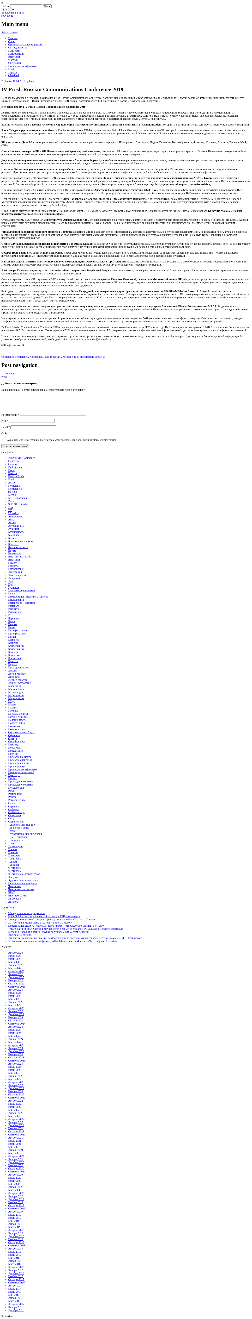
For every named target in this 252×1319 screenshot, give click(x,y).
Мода (11, 701)
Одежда (12, 738)
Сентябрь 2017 (16, 1282)
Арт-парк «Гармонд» (20, 934)
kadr (31, 81)
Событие (13, 809)
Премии (13, 753)
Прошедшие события (92, 356)
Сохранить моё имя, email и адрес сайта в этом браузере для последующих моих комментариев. (61, 439)
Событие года (16, 812)
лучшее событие (17, 679)
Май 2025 (14, 998)
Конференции (16, 53)
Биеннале (13, 534)
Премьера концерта (19, 756)
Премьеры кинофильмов (22, 66)
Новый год (14, 726)
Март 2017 (14, 1300)
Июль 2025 (14, 992)
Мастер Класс (16, 689)
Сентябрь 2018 (16, 1245)
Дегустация (15, 571)
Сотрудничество (17, 47)
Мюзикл (13, 710)
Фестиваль (14, 870)
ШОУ (11, 892)
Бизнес (12, 538)
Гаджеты (13, 565)
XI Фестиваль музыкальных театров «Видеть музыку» (40, 922)
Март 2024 (14, 1042)
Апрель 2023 (15, 1076)
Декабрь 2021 (16, 1125)
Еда (10, 584)
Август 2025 (15, 989)
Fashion (12, 473)
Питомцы (14, 744)
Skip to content (9, 32)
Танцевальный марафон (22, 824)
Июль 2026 (14, 955)
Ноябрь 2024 (15, 1017)
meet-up (12, 491)
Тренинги (14, 855)
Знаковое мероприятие (21, 590)
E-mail (20, 12)
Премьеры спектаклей (21, 772)
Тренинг (13, 852)
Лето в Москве (17, 673)
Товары (12, 849)
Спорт (12, 818)
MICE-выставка (17, 498)
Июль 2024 (14, 1029)
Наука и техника (18, 716)
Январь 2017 (15, 1307)
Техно (11, 843)
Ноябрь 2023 (15, 1054)
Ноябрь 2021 (15, 1128)
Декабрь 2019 (16, 1199)
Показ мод (14, 747)
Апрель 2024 (15, 1039)
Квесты (12, 624)
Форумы (13, 59)
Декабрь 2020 (16, 1162)
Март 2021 (14, 1153)
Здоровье (13, 587)
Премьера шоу (16, 766)
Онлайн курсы (16, 741)
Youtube (5, 12)
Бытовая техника (18, 547)
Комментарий (10, 414)
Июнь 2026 (14, 958)
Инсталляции (16, 599)
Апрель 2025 (15, 1002)
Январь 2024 (15, 1048)
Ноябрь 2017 (15, 1276)
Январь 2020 (15, 1196)
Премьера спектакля (20, 759)
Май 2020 (14, 1183)
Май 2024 (14, 1035)
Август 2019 (15, 1211)
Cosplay (12, 464)
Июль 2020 (14, 1177)
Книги (12, 636)
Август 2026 (15, 952)
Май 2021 (14, 1146)
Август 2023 (15, 1063)
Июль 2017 (14, 1288)
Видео (12, 550)
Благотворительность (20, 541)
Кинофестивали (17, 630)
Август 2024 (15, 1026)
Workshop (13, 513)
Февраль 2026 (16, 971)
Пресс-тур (14, 775)
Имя (4, 420)
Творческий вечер (18, 827)
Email (5, 427)
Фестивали (14, 867)
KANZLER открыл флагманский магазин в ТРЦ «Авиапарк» (44, 916)
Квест (11, 621)
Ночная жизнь (16, 729)
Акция (12, 522)
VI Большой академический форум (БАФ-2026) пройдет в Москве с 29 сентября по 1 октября (62, 941)
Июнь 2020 (14, 1180)
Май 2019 (14, 1220)
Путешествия (16, 787)
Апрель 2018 (15, 1260)
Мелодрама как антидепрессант (26, 913)
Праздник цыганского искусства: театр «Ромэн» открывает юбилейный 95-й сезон (56, 925)
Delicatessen (15, 467)
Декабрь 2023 (16, 1051)
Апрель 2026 (15, 965)
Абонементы (15, 516)
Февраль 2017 (16, 1304)
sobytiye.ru (7, 15)
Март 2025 (14, 1005)
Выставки (14, 56)
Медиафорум (15, 692)
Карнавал (13, 618)
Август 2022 (15, 1100)
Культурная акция (18, 667)
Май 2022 (14, 1109)
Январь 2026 (15, 974)
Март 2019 (14, 1227)
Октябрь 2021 (16, 1131)
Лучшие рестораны (19, 682)
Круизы (12, 664)
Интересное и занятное (21, 602)
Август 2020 (15, 1174)
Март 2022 (14, 1116)
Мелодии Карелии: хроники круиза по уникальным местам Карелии (48, 931)
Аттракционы (16, 525)
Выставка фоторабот (20, 556)
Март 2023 (14, 1079)
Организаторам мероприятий (25, 44)
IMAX (12, 482)
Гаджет (12, 562)
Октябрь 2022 (16, 1094)
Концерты (14, 50)
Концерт (13, 652)
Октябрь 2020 (16, 1168)
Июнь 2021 (14, 1143)
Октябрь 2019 (16, 1205)
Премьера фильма (18, 763)
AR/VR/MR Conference (21, 457)
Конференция (71, 356)
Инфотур (13, 608)
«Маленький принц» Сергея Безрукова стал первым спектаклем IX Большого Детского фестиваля (65, 928)
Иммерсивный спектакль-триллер (28, 596)
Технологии (22, 837)
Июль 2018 (14, 1251)
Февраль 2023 (16, 1082)
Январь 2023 (15, 1085)
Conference (7, 356)
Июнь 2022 (14, 1106)
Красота (13, 661)
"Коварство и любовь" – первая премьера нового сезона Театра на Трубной (52, 919)
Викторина (14, 553)
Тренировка (15, 858)
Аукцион (13, 528)
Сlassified (13, 75)
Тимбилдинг (15, 846)
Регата (12, 796)
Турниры (13, 864)
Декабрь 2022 (16, 1088)
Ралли (11, 790)
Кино (11, 627)
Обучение (14, 735)
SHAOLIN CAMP (18, 504)
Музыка (12, 707)
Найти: (5, 6)
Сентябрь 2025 (16, 986)
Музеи (12, 704)
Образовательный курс (21, 732)
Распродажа (15, 793)
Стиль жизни (16, 821)
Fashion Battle (16, 476)
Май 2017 (14, 1294)
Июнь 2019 (14, 1217)
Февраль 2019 (16, 1230)
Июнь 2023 (14, 1069)
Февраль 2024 (16, 1045)
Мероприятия (16, 698)
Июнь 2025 (14, 995)
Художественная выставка (23, 880)
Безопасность (16, 531)
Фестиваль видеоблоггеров (24, 873)
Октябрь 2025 (16, 983)
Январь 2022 (15, 1122)
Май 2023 (14, 1072)
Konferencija (36, 356)
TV (10, 510)
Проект (12, 778)
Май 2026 (14, 961)
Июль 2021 (14, 1140)
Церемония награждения (22, 883)
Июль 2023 (14, 1066)
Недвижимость (17, 719)
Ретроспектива (17, 800)
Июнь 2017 (14, 1291)
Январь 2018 (15, 1270)
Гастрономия (15, 568)
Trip (10, 507)
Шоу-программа (17, 895)
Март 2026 (14, 968)
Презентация (15, 750)
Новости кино (16, 722)
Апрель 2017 (15, 1297)
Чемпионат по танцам (21, 889)
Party (11, 501)
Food (11, 69)
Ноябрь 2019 (15, 1202)
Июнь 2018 (14, 1254)
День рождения (17, 575)
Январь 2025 (15, 1011)
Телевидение (15, 840)
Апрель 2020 (15, 1186)
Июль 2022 (14, 1103)
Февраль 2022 (16, 1119)
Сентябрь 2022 (16, 1097)
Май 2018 (14, 1257)
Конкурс (13, 642)
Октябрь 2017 (16, 1279)
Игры (11, 593)
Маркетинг (14, 685)
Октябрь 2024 (16, 1020)
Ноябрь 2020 (15, 1165)
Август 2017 (15, 1285)
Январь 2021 (15, 1159)
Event (11, 470)
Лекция (12, 670)
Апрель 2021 (15, 1149)
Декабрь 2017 (16, 1273)
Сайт (4, 433)
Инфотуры (14, 612)
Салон (12, 803)
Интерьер (13, 605)
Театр (11, 830)
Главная (12, 38)
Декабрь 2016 (16, 1310)
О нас (11, 41)
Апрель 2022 (15, 1112)
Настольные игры (18, 713)
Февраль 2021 (16, 1156)
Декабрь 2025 (16, 977)
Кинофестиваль (17, 633)
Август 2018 (15, 1248)
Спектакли (14, 62)
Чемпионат (14, 886)
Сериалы (13, 806)
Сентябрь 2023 (16, 1060)
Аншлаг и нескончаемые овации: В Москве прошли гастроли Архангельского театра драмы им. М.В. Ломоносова (75, 938)
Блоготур (13, 544)
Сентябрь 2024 (16, 1023)
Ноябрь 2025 (15, 980)
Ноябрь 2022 (15, 1091)
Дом (10, 581)
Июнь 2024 (14, 1032)
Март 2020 (14, 1190)
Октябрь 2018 (16, 1242)
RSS (13, 12)
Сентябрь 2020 (16, 1171)
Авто (11, 519)
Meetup (12, 494)
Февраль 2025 (16, 1008)
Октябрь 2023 (16, 1057)
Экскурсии (14, 898)
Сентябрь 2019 (16, 1208)
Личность (14, 676)
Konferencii (21, 356)
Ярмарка (13, 901)
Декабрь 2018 (16, 1236)
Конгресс (13, 639)
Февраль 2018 (16, 1267)
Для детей (14, 578)
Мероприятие (16, 695)
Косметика (14, 658)
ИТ (10, 615)
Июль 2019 (14, 1214)
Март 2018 (14, 1264)
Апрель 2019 (15, 1223)
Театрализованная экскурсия (25, 833)
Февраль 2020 (16, 1193)
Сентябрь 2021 (16, 1134)
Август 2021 (15, 1137)
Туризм (12, 72)
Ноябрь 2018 (15, 1239)
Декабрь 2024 (16, 1014)
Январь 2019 (15, 1233)
